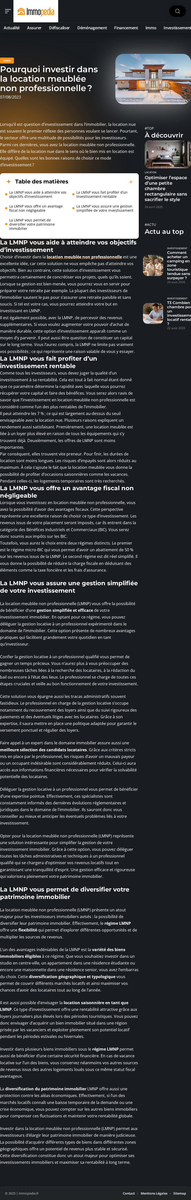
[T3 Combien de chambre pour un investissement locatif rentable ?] (153, 313)
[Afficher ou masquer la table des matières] (100, 182)
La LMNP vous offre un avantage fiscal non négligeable (36, 208)
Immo (7, 60)
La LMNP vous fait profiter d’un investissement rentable (102, 194)
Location (150, 172)
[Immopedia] (35, 11)
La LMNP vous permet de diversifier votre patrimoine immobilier (32, 224)
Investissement (177, 248)
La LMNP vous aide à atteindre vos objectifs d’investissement (37, 194)
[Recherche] (177, 11)
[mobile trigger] (9, 11)
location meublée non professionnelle (84, 257)
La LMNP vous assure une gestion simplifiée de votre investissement (104, 208)
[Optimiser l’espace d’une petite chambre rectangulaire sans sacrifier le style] (168, 154)
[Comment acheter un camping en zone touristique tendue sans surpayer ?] (153, 265)
